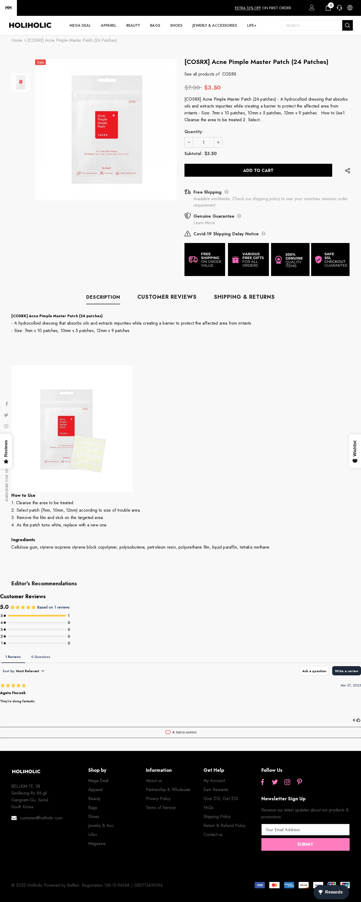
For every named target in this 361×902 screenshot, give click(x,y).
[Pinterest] (299, 782)
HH (8, 8)
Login (311, 8)
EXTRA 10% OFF (248, 8)
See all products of (202, 74)
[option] (106, 129)
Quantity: (193, 132)
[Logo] (30, 25)
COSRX (229, 74)
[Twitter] (275, 782)
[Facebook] (262, 782)
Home (16, 40)
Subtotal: (193, 154)
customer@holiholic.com (41, 818)
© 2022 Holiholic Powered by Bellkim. (46, 885)
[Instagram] (287, 782)
